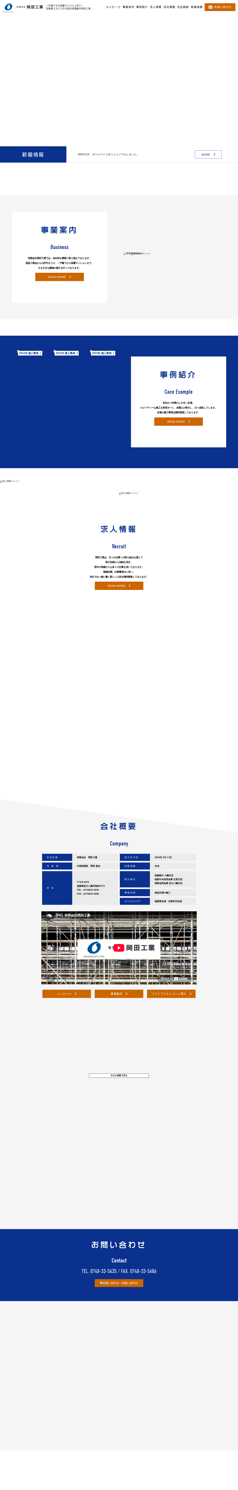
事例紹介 (142, 7)
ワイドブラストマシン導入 (168, 994)
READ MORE (57, 277)
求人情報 (156, 7)
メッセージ (113, 7)
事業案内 (128, 7)
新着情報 (197, 7)
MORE (205, 154)
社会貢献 (183, 7)
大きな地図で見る (119, 1075)
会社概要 (169, 7)
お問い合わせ (223, 7)
